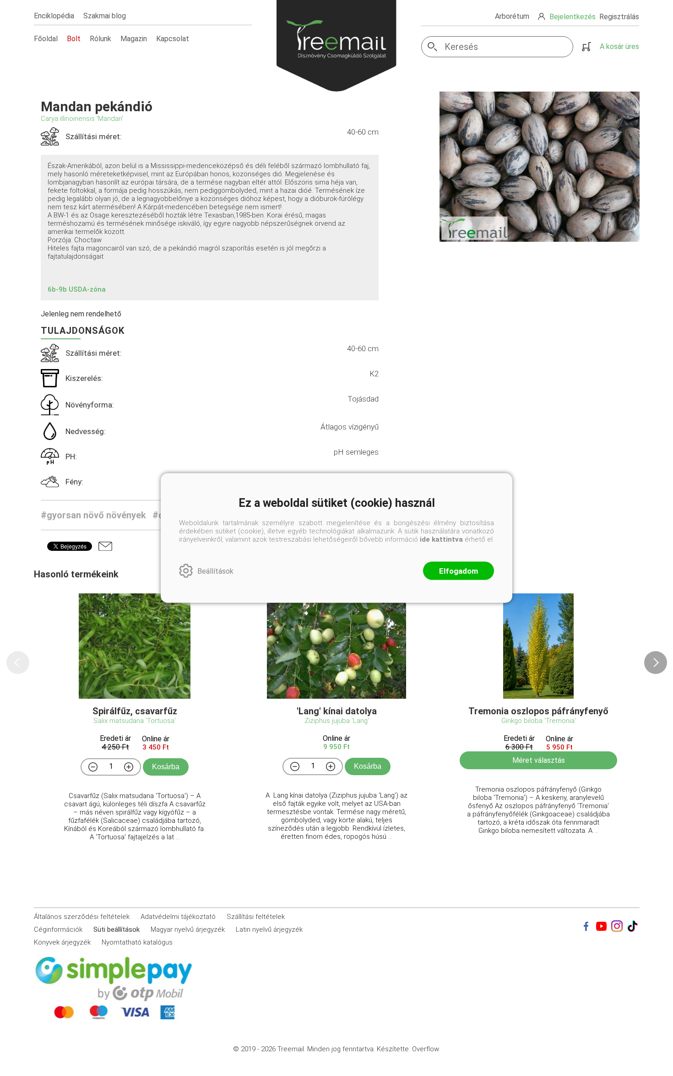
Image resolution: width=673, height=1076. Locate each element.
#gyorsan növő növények (93, 515)
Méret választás (538, 760)
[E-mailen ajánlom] (105, 546)
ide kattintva (441, 539)
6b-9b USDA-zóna (77, 289)
